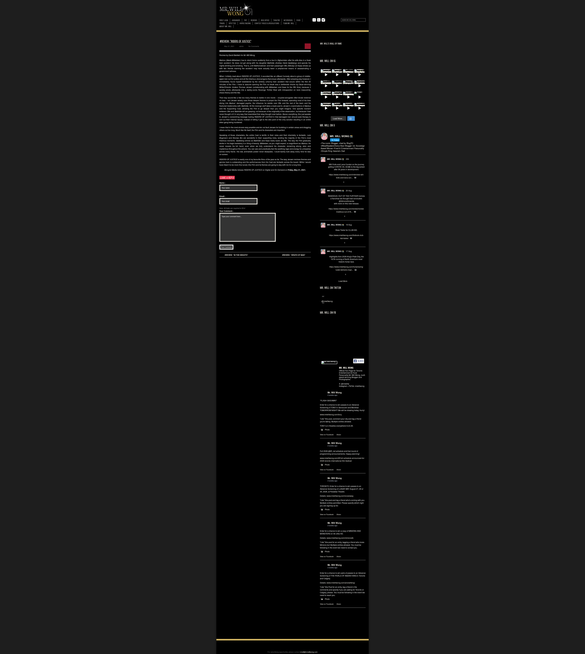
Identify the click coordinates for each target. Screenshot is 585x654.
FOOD (298, 20)
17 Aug (349, 251)
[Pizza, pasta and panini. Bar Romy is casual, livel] (337, 74)
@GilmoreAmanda (346, 201)
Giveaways (236, 20)
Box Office (265, 20)
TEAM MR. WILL (288, 23)
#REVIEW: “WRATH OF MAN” (293, 255)
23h (347, 159)
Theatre (276, 20)
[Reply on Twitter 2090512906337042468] (329, 216)
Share (339, 434)
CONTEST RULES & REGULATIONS (267, 23)
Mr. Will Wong (335, 392)
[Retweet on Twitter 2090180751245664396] (334, 243)
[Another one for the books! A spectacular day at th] (348, 97)
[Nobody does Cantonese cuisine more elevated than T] (326, 86)
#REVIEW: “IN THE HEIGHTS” (236, 255)
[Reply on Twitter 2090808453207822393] (329, 182)
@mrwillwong (327, 301)
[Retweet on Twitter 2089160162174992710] (334, 274)
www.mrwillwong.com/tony (331, 414)
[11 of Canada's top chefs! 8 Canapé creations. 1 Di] (359, 86)
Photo (327, 429)
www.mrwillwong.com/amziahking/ (341, 582)
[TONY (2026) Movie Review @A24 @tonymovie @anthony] (337, 108)
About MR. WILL (225, 26)
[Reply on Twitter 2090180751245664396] (329, 243)
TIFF (245, 20)
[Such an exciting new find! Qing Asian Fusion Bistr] (359, 74)
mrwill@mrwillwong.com (308, 652)
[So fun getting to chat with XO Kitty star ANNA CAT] (326, 74)
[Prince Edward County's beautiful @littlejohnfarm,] (348, 86)
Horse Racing (245, 23)
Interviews (288, 20)
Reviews (254, 20)
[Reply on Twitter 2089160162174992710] (329, 274)
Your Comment (226, 211)
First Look (223, 20)
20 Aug (349, 190)
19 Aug (349, 224)
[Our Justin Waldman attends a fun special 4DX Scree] (359, 108)
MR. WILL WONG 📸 (335, 159)
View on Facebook (327, 434)
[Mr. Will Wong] (329, 362)
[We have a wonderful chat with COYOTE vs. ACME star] (348, 74)
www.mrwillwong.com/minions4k (340, 538)
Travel (222, 23)
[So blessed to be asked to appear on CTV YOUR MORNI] (348, 108)
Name (222, 182)
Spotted (232, 23)
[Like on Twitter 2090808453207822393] (339, 182)
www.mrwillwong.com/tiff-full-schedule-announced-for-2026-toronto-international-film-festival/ (342, 459)
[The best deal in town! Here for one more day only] (326, 97)
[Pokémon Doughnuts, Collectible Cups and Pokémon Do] (337, 86)
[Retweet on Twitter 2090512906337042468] (334, 216)
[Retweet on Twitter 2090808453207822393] (334, 182)
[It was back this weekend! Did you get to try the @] (337, 97)
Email (222, 196)
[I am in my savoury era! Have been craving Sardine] (326, 108)
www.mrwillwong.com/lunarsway (340, 495)
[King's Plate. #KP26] (359, 97)
